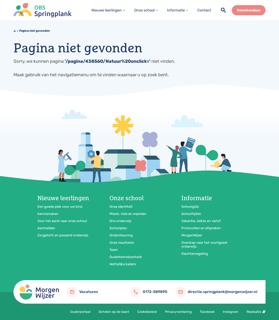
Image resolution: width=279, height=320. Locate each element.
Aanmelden (46, 228)
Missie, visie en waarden (127, 214)
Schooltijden (191, 214)
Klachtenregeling (194, 254)
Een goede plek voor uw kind (59, 206)
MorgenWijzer (191, 235)
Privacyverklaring (178, 312)
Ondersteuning (121, 235)
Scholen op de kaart (114, 312)
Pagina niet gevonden (34, 31)
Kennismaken (47, 214)
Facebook (207, 312)
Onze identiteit (121, 206)
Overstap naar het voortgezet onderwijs (204, 244)
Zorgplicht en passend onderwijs (62, 235)
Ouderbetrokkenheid (125, 257)
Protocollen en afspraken (201, 228)
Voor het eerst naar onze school (62, 221)
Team (113, 250)
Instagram (230, 312)
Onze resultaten (121, 242)
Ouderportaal (80, 312)
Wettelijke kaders (122, 264)
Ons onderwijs (120, 221)
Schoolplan (118, 228)
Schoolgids (190, 206)
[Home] (42, 10)
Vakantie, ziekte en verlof (201, 221)
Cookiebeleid (147, 312)
